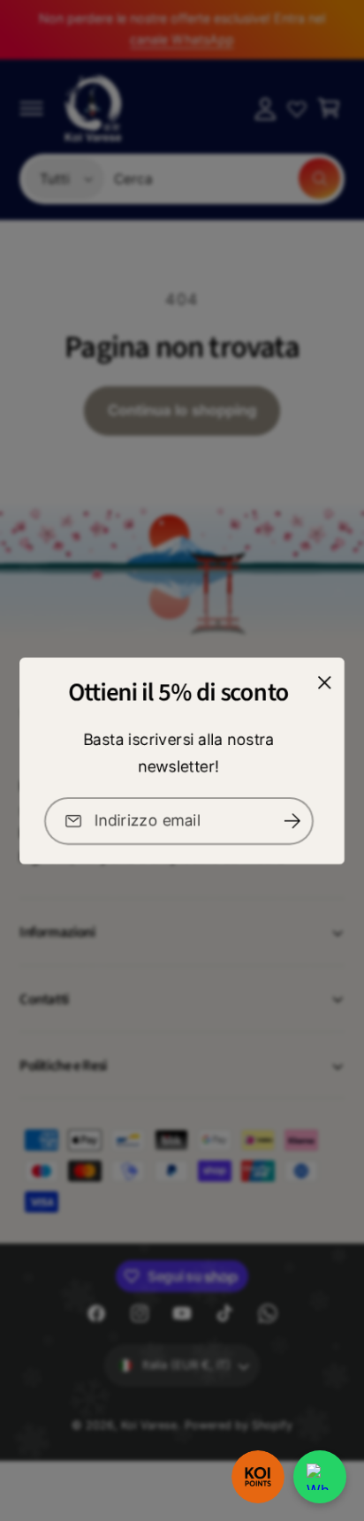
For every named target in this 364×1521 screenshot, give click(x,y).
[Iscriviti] (292, 821)
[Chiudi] (324, 682)
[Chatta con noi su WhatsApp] (319, 1476)
